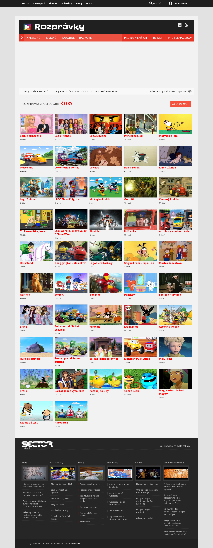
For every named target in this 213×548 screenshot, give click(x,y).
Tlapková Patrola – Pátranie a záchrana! (118, 518)
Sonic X (59, 294)
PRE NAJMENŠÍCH (135, 37)
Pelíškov (129, 294)
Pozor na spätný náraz (89, 484)
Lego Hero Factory (101, 263)
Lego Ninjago (98, 136)
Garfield (25, 294)
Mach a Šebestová (170, 263)
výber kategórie (180, 103)
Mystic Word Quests (60, 498)
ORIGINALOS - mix (116, 510)
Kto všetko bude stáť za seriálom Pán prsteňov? (33, 485)
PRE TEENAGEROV (180, 37)
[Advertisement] (106, 65)
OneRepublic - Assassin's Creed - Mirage (147, 491)
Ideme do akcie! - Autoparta (116, 494)
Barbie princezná (30, 136)
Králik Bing (131, 326)
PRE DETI (157, 37)
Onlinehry (66, 3)
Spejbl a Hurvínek (170, 294)
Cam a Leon (131, 391)
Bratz (23, 326)
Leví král (95, 167)
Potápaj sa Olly (99, 391)
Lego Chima (27, 199)
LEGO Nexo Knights (67, 199)
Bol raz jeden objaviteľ (104, 358)
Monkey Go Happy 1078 (61, 484)
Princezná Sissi (133, 136)
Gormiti (129, 199)
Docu (89, 3)
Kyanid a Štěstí (29, 422)
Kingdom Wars (57, 504)
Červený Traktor (169, 199)
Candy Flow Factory (59, 510)
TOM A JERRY (57, 91)
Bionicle (94, 231)
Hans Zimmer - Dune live (147, 484)
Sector (25, 3)
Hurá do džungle (30, 358)
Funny (79, 3)
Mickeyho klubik (100, 199)
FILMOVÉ (50, 37)
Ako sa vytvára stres (88, 507)
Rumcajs (95, 326)
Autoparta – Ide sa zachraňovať (117, 503)
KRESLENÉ (33, 37)
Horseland (26, 263)
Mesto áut (26, 167)
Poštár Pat (131, 231)
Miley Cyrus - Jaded (144, 518)
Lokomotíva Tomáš (67, 167)
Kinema (53, 3)
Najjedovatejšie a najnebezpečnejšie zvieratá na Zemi (172, 523)
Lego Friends (63, 136)
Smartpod (39, 3)
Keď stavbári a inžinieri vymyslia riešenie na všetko (89, 498)
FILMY (84, 91)
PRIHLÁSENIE (181, 3)
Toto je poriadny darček (90, 490)
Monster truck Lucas (137, 358)
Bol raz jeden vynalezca (69, 391)
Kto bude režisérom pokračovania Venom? (33, 494)
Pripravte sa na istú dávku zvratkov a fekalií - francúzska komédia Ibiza (34, 504)
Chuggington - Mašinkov (70, 263)
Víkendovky (85, 521)
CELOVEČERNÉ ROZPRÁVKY (104, 91)
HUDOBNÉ (68, 37)
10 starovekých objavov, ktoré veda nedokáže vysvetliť (175, 487)
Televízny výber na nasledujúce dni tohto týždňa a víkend (32, 515)
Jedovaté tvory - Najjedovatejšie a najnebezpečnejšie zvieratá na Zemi (172, 499)
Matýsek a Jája (168, 136)
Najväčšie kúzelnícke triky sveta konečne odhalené (175, 533)
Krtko (23, 391)
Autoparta (61, 422)
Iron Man (95, 294)
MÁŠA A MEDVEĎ (39, 91)
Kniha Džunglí (167, 167)
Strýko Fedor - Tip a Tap (139, 263)
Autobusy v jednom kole (174, 231)
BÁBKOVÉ (85, 37)
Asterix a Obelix (169, 326)
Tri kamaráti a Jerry (32, 231)
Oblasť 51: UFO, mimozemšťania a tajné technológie (174, 512)
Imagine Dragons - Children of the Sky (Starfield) (144, 501)
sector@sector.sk (72, 543)
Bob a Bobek (132, 167)
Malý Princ (165, 358)
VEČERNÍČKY (72, 91)
